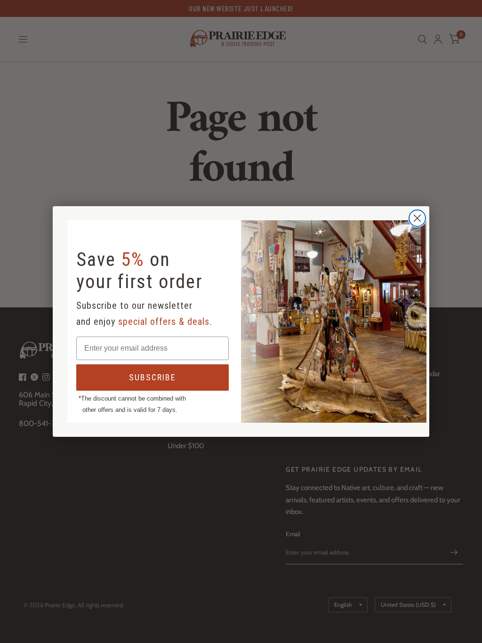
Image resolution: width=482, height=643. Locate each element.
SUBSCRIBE (152, 377)
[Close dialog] (417, 218)
